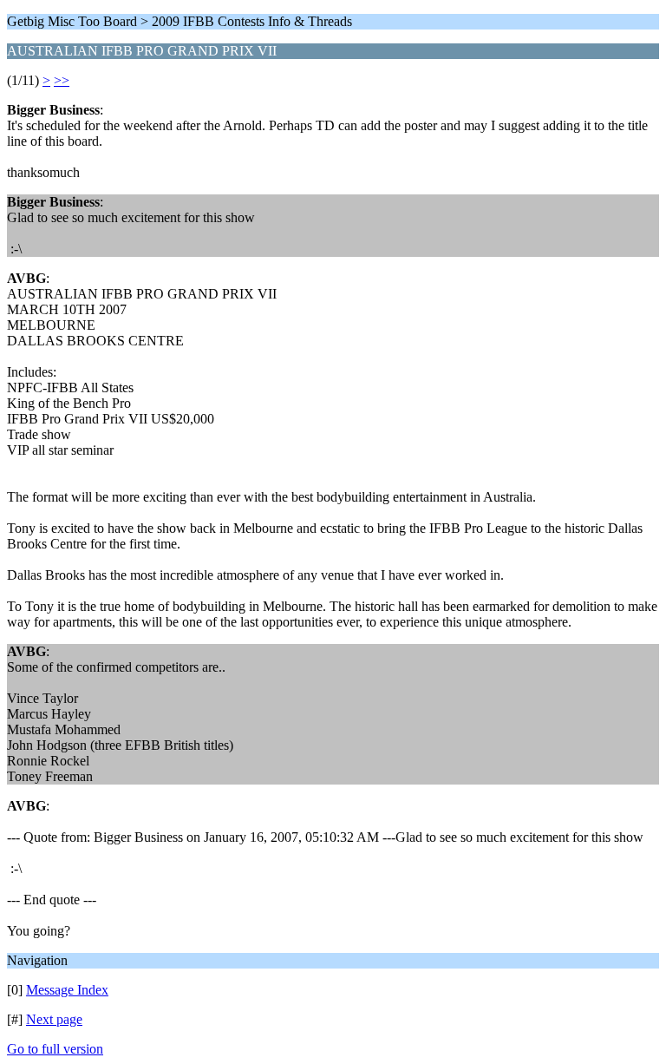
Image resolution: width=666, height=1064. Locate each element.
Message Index (67, 989)
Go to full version (55, 1048)
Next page (54, 1019)
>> (61, 80)
